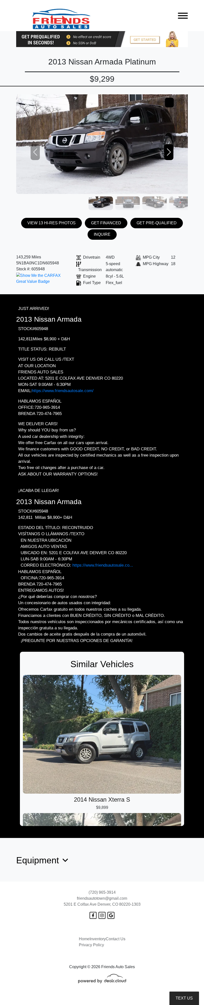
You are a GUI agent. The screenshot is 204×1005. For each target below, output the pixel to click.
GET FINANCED (106, 223)
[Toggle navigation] (183, 15)
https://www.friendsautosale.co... (102, 565)
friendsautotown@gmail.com (102, 898)
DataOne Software (98, 996)
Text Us (184, 998)
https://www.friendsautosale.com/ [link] (63, 390)
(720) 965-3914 (102, 892)
